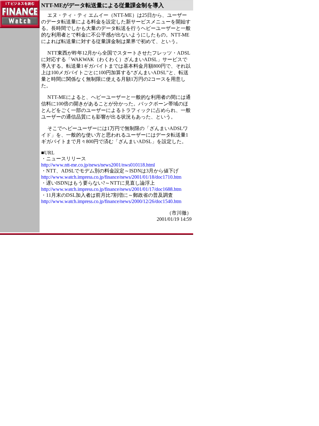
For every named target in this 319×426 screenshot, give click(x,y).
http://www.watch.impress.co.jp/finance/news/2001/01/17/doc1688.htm (111, 189)
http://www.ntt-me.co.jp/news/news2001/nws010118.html (98, 164)
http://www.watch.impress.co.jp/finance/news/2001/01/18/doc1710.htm (111, 177)
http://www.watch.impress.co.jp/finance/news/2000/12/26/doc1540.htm (111, 201)
